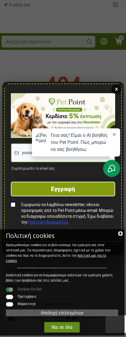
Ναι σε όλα (62, 327)
